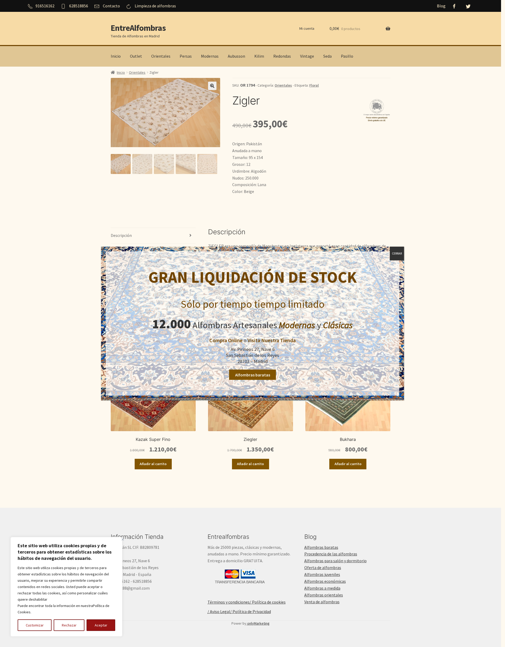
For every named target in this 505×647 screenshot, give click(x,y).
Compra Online (226, 340)
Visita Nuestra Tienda (272, 340)
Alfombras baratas (252, 374)
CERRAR (397, 253)
